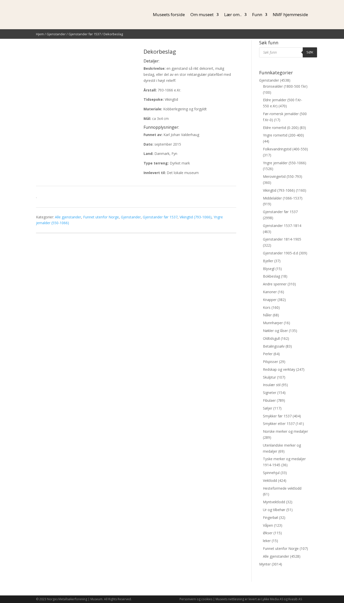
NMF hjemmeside (290, 14)
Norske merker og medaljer (285, 431)
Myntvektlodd (274, 501)
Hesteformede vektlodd (282, 488)
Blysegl (268, 268)
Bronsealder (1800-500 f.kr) (285, 86)
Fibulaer (269, 400)
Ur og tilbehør (274, 509)
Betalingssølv (274, 346)
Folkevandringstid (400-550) (285, 149)
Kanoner (270, 291)
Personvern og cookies (196, 599)
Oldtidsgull (271, 338)
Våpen (268, 525)
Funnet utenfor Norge (101, 217)
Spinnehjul (271, 472)
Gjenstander (56, 34)
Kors (266, 307)
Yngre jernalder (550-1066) (284, 162)
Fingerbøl (270, 517)
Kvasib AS (295, 599)
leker (267, 540)
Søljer (267, 408)
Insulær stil (272, 384)
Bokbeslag (271, 276)
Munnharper (273, 322)
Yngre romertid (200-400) (283, 135)
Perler (267, 353)
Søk (309, 52)
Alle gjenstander (68, 217)
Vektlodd (270, 480)
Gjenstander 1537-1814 (282, 225)
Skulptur (269, 377)
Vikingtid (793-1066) (196, 217)
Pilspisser (270, 361)
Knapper (270, 299)
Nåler (267, 315)
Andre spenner (275, 284)
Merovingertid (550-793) (282, 176)
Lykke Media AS (272, 599)
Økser (267, 532)
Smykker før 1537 (277, 416)
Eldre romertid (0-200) (281, 127)
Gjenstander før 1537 (84, 34)
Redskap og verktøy (279, 369)
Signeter (269, 392)
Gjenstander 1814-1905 (282, 239)
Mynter (265, 564)
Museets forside (169, 14)
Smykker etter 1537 (279, 423)
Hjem (40, 34)
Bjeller (268, 260)
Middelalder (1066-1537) (282, 198)
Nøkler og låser (275, 330)
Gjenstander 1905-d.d (280, 253)
